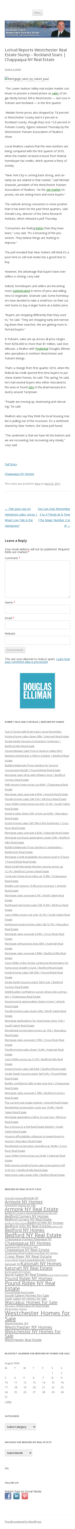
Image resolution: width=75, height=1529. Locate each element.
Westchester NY (16, 1323)
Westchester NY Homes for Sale (33, 1333)
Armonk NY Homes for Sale (20, 1205)
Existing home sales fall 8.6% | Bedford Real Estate (35, 1069)
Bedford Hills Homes (16, 1223)
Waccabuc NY (12, 1306)
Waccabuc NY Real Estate (34, 1306)
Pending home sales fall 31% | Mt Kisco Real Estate (35, 799)
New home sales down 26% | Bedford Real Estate (35, 1175)
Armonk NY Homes (24, 1202)
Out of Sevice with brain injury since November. (33, 731)
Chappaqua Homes (18, 1239)
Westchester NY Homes (28, 1327)
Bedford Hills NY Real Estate (27, 1226)
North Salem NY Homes (17, 1271)
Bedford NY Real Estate (33, 1235)
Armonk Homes (14, 1198)
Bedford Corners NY (45, 1213)
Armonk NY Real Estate (31, 1209)
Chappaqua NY (42, 1239)
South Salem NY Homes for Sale (26, 1299)
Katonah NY (13, 1264)
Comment (12, 558)
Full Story (11, 464)
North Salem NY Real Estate (25, 1274)
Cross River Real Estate (19, 1260)
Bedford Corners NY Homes (27, 1216)
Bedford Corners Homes (19, 1213)
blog (37, 483)
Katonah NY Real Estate (29, 1268)
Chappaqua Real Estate (18, 1253)
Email (9, 618)
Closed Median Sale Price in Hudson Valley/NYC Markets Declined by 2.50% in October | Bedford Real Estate (37, 755)
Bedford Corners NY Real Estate (28, 1219)
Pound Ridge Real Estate (19, 1292)
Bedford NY (56, 1226)
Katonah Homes (44, 1260)
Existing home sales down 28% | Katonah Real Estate (37, 736)
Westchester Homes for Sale (37, 1316)
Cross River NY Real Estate (28, 1256)
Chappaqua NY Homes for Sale (21, 1246)
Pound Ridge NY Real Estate (30, 1285)
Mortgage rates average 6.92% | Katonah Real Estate (37, 833)
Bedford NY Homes (24, 1230)
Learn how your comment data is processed (37, 660)
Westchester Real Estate (23, 1339)
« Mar (8, 1402)
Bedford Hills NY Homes (45, 1223)
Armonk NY (31, 1198)
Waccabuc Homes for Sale (31, 1302)
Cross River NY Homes (45, 1253)
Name (10, 602)
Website (10, 633)
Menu (37, 12)
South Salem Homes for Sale (27, 1295)
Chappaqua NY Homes (19, 474)
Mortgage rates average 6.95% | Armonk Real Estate (36, 794)
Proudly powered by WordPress (23, 1521)
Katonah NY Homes (41, 1263)
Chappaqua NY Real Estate (27, 1249)
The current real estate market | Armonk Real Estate (36, 1102)
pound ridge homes (57, 1274)
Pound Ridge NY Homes (28, 1278)
